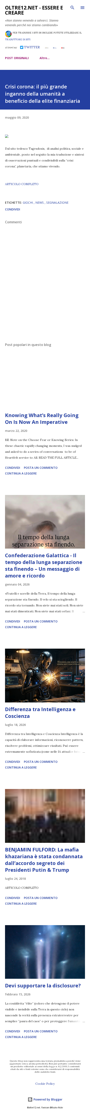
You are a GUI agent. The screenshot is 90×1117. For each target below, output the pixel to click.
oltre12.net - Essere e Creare (34, 10)
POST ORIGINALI (17, 58)
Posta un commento (41, 468)
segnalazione (57, 203)
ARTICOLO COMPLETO (22, 184)
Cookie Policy (45, 1084)
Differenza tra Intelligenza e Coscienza (40, 712)
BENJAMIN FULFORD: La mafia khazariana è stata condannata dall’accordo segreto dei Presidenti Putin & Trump (44, 859)
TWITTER (31, 47)
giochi (28, 203)
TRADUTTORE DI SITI (17, 39)
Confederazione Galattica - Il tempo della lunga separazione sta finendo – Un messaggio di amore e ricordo (43, 565)
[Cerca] (72, 7)
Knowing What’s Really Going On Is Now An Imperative (41, 418)
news (40, 203)
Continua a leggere (21, 473)
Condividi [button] (12, 209)
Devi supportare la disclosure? (43, 985)
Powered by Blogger (47, 1099)
